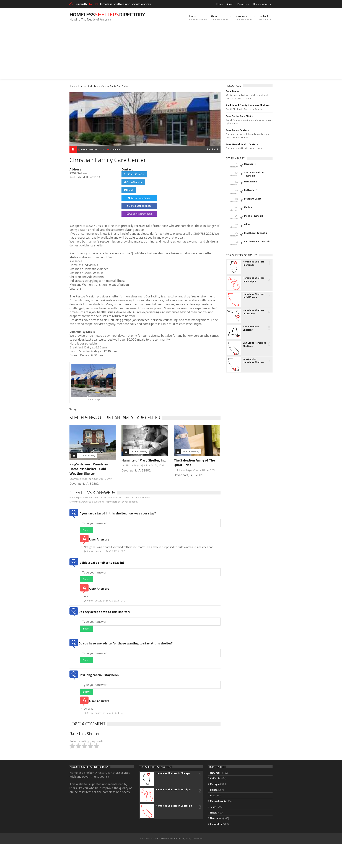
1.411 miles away (138, 451)
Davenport (250, 163)
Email (130, 190)
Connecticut (216, 824)
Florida (213, 790)
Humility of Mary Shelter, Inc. (143, 460)
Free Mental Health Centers (242, 144)
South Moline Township (257, 241)
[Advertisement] (171, 54)
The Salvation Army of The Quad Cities (194, 462)
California (215, 778)
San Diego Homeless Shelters (254, 344)
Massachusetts (218, 801)
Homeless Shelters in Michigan (253, 279)
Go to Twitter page (141, 198)
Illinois (81, 86)
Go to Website (134, 182)
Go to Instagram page (140, 213)
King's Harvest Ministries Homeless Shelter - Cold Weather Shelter (88, 468)
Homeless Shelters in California (253, 295)
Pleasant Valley (252, 198)
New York (215, 772)
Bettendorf (250, 190)
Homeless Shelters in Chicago (253, 263)
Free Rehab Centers (237, 130)
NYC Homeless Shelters (251, 328)
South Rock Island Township (254, 174)
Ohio (212, 795)
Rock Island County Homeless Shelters (248, 105)
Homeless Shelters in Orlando (253, 312)
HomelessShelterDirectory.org (170, 838)
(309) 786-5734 (135, 174)
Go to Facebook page (140, 206)
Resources (243, 4)
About (229, 4)
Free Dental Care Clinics (239, 116)
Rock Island (92, 86)
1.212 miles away (86, 455)
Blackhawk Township (255, 232)
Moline (248, 207)
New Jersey (216, 818)
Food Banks (232, 91)
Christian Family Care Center (114, 86)
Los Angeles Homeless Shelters (253, 360)
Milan (247, 224)
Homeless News (262, 4)
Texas (213, 807)
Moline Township (253, 215)
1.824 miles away (191, 451)
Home (219, 4)
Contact (265, 17)
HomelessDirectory (107, 14)
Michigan (215, 784)
